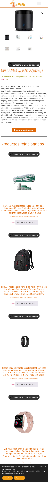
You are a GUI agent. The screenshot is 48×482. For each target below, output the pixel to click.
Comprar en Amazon (24, 130)
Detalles (4, 80)
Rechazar (19, 478)
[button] (39, 4)
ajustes (21, 473)
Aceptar (7, 478)
